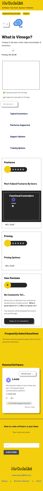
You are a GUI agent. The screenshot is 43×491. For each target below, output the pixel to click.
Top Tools (14, 8)
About (38, 481)
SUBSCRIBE (11, 452)
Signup (4, 481)
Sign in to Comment (19, 321)
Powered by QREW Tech (21, 475)
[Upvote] (7, 24)
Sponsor (22, 8)
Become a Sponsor (22, 481)
